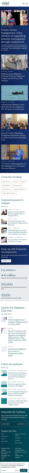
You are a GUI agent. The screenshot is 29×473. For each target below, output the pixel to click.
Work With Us (4, 436)
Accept (23, 470)
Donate (3, 439)
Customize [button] (3, 470)
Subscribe (20, 424)
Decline (17, 470)
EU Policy (15, 181)
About (2, 434)
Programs (17, 440)
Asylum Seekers (6, 185)
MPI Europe (18, 438)
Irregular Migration (19, 189)
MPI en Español (19, 443)
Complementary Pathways (8, 193)
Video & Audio (4, 441)
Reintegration (6, 181)
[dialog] (14, 467)
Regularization (17, 185)
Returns (23, 181)
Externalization (6, 189)
